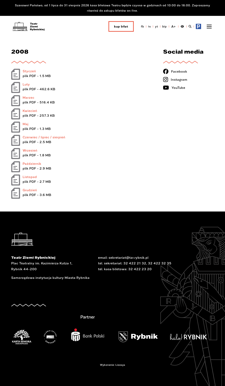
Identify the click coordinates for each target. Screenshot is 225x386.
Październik (32, 164)
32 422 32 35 (159, 263)
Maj (25, 124)
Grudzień (30, 190)
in (149, 26)
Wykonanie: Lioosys (112, 364)
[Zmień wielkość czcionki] (173, 26)
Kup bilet (121, 26)
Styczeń (29, 71)
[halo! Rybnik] (193, 336)
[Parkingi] (198, 26)
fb (142, 26)
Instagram (179, 79)
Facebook (179, 71)
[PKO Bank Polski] (93, 332)
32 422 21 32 (134, 263)
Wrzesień (30, 150)
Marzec (28, 97)
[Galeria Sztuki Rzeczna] (56, 336)
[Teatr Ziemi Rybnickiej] (28, 26)
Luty (26, 84)
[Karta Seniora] (27, 336)
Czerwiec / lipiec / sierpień (44, 137)
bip (164, 26)
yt (156, 26)
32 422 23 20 (140, 269)
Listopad (30, 177)
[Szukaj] (190, 26)
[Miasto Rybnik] (143, 336)
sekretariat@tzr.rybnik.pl (129, 257)
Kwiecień (30, 111)
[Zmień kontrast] (182, 26)
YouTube (178, 88)
